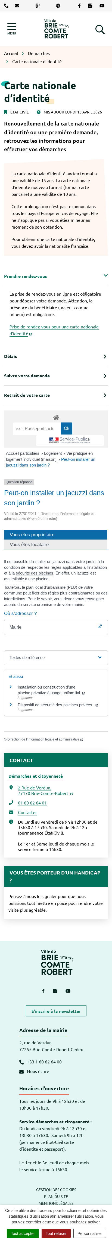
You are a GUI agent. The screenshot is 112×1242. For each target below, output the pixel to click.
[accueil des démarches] (56, 416)
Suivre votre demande (27, 375)
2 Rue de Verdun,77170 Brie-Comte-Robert (43, 790)
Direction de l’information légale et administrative (43, 739)
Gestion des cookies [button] (56, 1189)
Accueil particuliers (23, 453)
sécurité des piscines (34, 573)
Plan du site (56, 1196)
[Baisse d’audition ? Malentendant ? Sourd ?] (38, 5)
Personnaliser (89, 1233)
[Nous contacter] (18, 5)
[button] (100, 28)
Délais (10, 356)
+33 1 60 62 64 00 (44, 1061)
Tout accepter (23, 1233)
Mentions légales (56, 1203)
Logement (53, 453)
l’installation (97, 567)
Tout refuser (56, 1233)
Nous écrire (37, 1071)
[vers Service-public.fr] (70, 440)
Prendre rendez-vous (25, 276)
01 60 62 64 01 (32, 802)
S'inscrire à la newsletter (56, 1011)
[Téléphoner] (7, 5)
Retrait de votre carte (27, 395)
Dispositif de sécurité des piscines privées (56, 704)
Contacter (27, 812)
